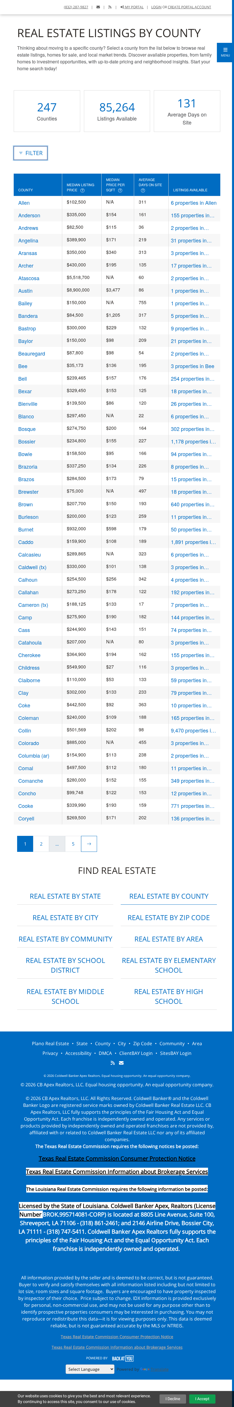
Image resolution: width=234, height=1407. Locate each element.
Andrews (28, 227)
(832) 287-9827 (76, 7)
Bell (22, 378)
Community (172, 1043)
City (122, 1043)
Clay (23, 692)
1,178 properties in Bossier (192, 441)
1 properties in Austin (187, 290)
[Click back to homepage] (11, 6)
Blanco (26, 416)
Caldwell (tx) (32, 567)
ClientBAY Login (136, 1053)
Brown (25, 504)
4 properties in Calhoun (187, 579)
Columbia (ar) (33, 755)
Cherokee (29, 655)
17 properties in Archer (189, 265)
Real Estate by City (65, 917)
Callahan (28, 592)
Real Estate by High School (168, 996)
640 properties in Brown (190, 504)
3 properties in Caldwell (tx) (187, 567)
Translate (160, 1369)
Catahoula (30, 642)
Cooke (25, 805)
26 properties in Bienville (189, 404)
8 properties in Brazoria (187, 466)
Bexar (25, 391)
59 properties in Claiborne (189, 680)
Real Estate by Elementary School (169, 965)
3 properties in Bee (192, 366)
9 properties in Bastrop (187, 328)
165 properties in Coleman (190, 718)
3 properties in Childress (187, 667)
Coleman (28, 717)
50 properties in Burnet (189, 529)
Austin (25, 290)
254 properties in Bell (190, 378)
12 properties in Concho (189, 793)
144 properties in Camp (190, 617)
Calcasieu (29, 554)
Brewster (28, 491)
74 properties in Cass (189, 630)
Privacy (50, 1053)
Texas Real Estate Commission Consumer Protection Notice (117, 1158)
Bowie (25, 453)
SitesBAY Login (175, 1053)
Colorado (28, 742)
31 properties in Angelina (189, 240)
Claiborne (29, 680)
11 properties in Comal (189, 768)
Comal (25, 768)
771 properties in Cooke (190, 806)
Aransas (27, 252)
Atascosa (28, 278)
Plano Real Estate (50, 1043)
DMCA (105, 1053)
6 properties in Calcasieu (187, 554)
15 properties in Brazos (189, 479)
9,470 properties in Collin (192, 730)
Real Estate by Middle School (65, 996)
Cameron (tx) (33, 604)
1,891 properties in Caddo (192, 542)
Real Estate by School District (65, 965)
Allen (24, 202)
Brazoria (27, 466)
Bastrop (27, 328)
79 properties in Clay (189, 693)
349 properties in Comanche (190, 780)
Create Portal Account (189, 7)
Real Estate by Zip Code (169, 917)
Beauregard (31, 353)
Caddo (25, 541)
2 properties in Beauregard (187, 353)
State (82, 1043)
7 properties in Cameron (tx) (187, 605)
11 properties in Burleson (189, 517)
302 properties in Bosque (190, 429)
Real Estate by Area (168, 939)
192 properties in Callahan (190, 592)
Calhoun (27, 579)
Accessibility (78, 1053)
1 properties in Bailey (187, 303)
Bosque (27, 428)
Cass (24, 629)
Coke (24, 705)
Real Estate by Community (65, 939)
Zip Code (142, 1043)
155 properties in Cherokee (190, 655)
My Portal (134, 7)
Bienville (27, 403)
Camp (25, 617)
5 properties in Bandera (187, 316)
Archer (25, 265)
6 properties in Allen (194, 202)
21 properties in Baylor (189, 341)
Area (197, 1043)
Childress (29, 667)
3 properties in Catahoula (187, 642)
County (102, 1043)
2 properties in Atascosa (187, 278)
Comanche (30, 780)
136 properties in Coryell (190, 818)
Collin (24, 730)
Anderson (29, 215)
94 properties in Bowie (189, 454)
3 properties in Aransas (187, 253)
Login (156, 7)
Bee (22, 366)
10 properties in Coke (189, 705)
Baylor (25, 340)
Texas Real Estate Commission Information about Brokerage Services (117, 1347)
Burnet (25, 529)
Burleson (28, 516)
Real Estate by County (168, 896)
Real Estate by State (65, 896)
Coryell (26, 818)
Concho (27, 793)
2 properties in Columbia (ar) (187, 755)
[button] (225, 52)
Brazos (26, 479)
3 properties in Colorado (187, 743)
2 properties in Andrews (187, 228)
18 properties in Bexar (189, 391)
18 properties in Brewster (189, 491)
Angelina (28, 240)
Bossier (26, 441)
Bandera (28, 315)
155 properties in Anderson (190, 215)
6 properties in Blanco (187, 416)
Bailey (25, 303)
